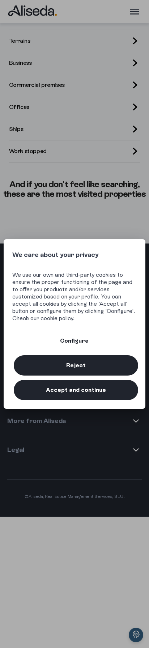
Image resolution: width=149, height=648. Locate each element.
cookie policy (57, 318)
